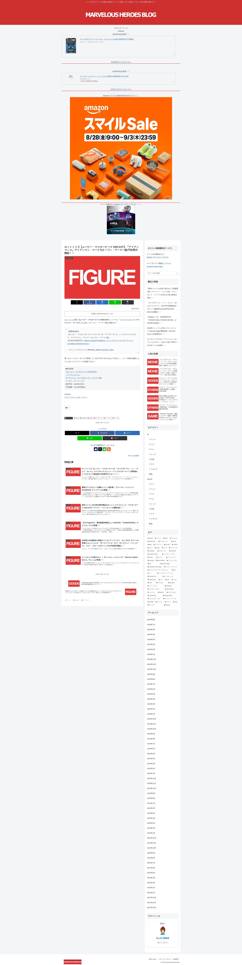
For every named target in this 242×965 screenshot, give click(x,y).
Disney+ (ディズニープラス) (125, 204)
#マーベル (118, 341)
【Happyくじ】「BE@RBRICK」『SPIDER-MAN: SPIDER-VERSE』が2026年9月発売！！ (161, 320)
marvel (91, 418)
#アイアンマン (127, 341)
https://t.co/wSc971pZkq (93, 341)
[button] (128, 302)
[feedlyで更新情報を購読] (104, 449)
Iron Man (84, 418)
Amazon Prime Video (155, 266)
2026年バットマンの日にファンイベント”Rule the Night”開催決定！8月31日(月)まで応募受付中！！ (161, 331)
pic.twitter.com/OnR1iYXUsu (78, 344)
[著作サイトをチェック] (96, 449)
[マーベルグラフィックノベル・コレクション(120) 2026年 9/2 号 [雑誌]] (71, 45)
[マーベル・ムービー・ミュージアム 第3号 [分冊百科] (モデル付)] (71, 77)
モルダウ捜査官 (162, 938)
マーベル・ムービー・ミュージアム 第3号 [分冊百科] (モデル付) (104, 76)
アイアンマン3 (125, 320)
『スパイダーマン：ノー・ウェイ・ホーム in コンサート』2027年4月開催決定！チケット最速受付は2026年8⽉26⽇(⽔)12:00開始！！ (162, 307)
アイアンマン (99, 418)
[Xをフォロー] (100, 449)
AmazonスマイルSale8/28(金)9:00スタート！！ (121, 96)
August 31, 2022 (107, 350)
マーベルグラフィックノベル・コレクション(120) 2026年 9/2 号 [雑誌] (107, 39)
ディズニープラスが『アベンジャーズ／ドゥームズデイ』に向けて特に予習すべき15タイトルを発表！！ (162, 342)
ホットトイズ (69, 320)
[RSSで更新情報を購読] (109, 449)
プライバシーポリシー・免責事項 (169, 959)
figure (77, 418)
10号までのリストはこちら (121, 89)
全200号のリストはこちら (121, 62)
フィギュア (69, 418)
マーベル (116, 418)
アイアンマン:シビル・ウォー (75, 397)
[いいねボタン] (66, 407)
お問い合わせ (153, 959)
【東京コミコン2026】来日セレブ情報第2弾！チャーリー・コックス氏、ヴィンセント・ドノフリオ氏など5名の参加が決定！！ (162, 293)
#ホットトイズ (108, 341)
